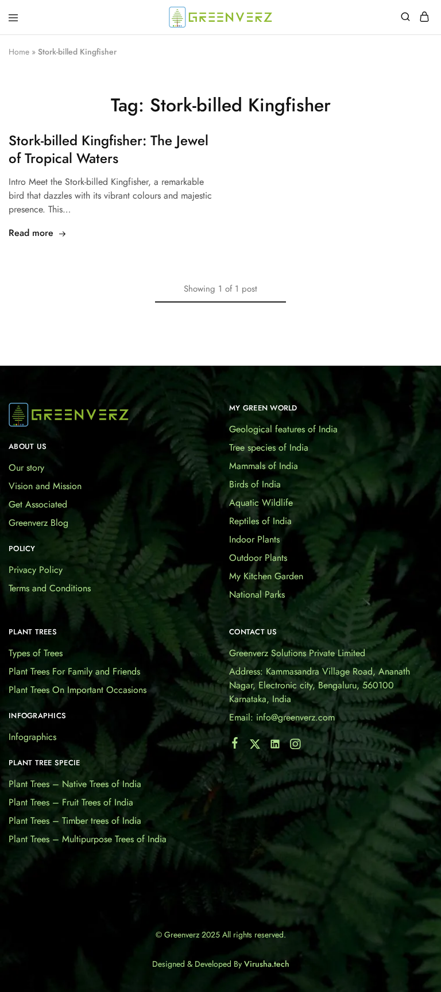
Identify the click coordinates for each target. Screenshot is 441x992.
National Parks (257, 594)
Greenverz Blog (38, 522)
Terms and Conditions (50, 588)
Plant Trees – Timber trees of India (75, 820)
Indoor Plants (254, 539)
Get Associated (38, 504)
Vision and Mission (45, 486)
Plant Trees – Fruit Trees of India (71, 802)
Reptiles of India (260, 521)
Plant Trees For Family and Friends (74, 671)
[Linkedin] (275, 746)
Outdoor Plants (258, 557)
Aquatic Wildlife (261, 502)
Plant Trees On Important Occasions (77, 689)
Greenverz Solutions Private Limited (297, 653)
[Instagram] (295, 746)
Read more (31, 232)
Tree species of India (268, 447)
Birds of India (255, 484)
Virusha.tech (266, 964)
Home (19, 51)
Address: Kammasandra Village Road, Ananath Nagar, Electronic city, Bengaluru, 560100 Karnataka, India (319, 685)
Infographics (32, 736)
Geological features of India (283, 429)
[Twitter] (255, 746)
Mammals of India (263, 465)
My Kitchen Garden (266, 576)
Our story (26, 467)
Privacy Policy (36, 569)
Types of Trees (36, 653)
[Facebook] (235, 745)
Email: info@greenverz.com (282, 717)
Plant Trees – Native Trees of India (75, 783)
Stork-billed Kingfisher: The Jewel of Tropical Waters (108, 149)
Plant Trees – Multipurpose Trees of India (88, 839)
